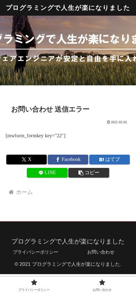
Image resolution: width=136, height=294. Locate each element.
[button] (88, 173)
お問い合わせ (100, 252)
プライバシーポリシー (35, 252)
